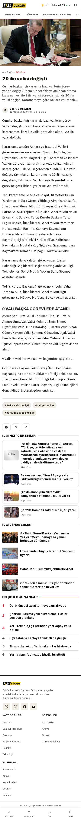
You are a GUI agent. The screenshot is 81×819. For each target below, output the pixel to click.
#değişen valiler (44, 405)
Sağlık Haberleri (11, 741)
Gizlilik (45, 735)
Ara (49, 813)
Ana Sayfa (7, 72)
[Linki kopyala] (26, 427)
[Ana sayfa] (14, 5)
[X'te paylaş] (16, 427)
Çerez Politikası (51, 741)
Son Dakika (48, 722)
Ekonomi (7, 735)
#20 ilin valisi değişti (17, 405)
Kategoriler (29, 813)
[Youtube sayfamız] (33, 706)
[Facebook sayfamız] (24, 706)
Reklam (7, 795)
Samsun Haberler (57, 14)
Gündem (32, 14)
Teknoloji (8, 754)
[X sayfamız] (6, 706)
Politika (7, 748)
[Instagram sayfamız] (15, 706)
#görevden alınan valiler (19, 412)
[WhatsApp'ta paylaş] (6, 427)
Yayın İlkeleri (10, 782)
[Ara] (75, 5)
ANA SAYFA (13, 14)
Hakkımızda (9, 769)
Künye (6, 776)
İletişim (7, 788)
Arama (45, 728)
